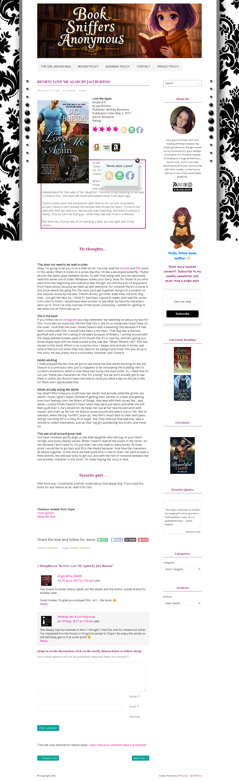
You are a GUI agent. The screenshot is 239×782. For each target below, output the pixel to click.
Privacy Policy (168, 66)
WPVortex (183, 775)
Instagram (70, 320)
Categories (169, 562)
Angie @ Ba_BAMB (70, 576)
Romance (53, 547)
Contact (143, 66)
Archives (167, 596)
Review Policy (88, 66)
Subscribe (182, 313)
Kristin (82, 90)
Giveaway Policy (118, 66)
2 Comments (69, 90)
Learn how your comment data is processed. (117, 745)
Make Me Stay (46, 516)
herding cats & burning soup (76, 617)
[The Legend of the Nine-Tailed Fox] (182, 371)
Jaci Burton (85, 547)
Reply (44, 604)
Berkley (75, 547)
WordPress (196, 775)
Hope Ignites (45, 513)
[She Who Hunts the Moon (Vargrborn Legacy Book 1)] (182, 399)
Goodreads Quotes (192, 532)
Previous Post (48, 758)
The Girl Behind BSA (56, 66)
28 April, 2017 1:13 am (48, 90)
